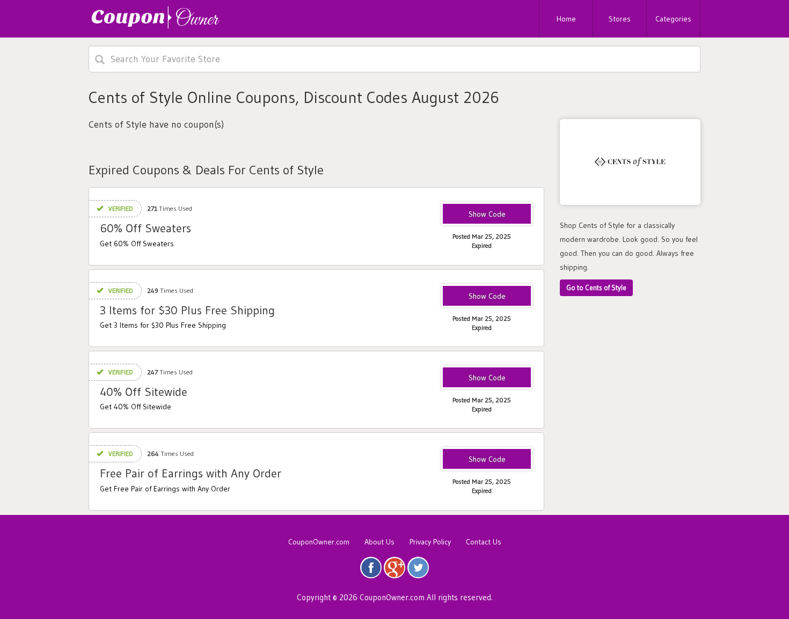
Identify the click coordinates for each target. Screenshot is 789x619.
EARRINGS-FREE (486, 459)
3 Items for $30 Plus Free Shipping (187, 310)
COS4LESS (487, 378)
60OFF (487, 214)
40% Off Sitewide (143, 392)
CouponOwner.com (318, 542)
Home (566, 19)
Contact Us (483, 542)
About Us (379, 542)
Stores (620, 19)
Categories (673, 19)
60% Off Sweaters (145, 228)
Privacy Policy (430, 542)
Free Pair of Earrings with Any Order (190, 473)
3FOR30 (487, 296)
